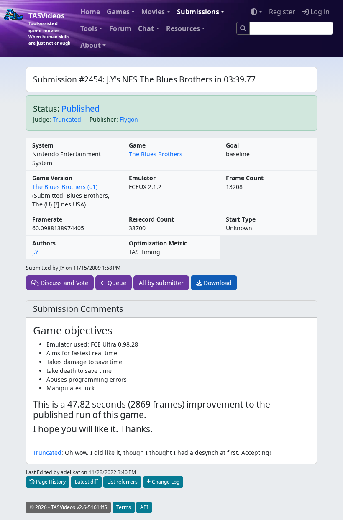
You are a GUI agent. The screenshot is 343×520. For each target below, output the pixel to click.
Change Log (165, 481)
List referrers (122, 481)
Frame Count (245, 178)
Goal (232, 145)
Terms (123, 507)
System (43, 145)
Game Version (52, 178)
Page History (50, 481)
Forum (120, 28)
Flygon (129, 119)
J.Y (35, 252)
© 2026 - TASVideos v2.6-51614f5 (68, 507)
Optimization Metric (158, 243)
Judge (41, 119)
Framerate (47, 219)
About (90, 45)
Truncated (67, 119)
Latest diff (86, 481)
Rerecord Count (151, 219)
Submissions (198, 11)
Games (118, 11)
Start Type (241, 219)
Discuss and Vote (63, 283)
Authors (44, 243)
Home (90, 11)
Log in (319, 11)
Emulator (142, 178)
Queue (116, 283)
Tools (88, 28)
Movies (153, 11)
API (144, 507)
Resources (183, 28)
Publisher (103, 119)
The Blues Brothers (155, 154)
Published (80, 108)
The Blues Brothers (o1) (64, 187)
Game (137, 145)
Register (282, 11)
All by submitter (161, 283)
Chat (146, 28)
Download (217, 283)
